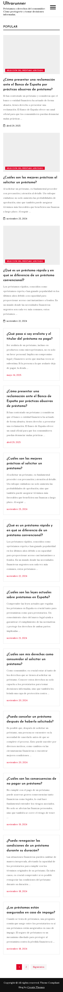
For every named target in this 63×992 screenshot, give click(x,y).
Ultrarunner (14, 3)
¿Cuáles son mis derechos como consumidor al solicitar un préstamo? (30, 659)
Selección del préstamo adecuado (25, 70)
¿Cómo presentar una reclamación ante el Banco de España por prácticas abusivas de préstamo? (29, 84)
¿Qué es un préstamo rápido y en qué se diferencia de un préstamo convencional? (28, 275)
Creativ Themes (36, 987)
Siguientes (38, 966)
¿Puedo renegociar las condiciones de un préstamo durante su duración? (28, 845)
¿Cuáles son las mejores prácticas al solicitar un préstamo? (24, 463)
